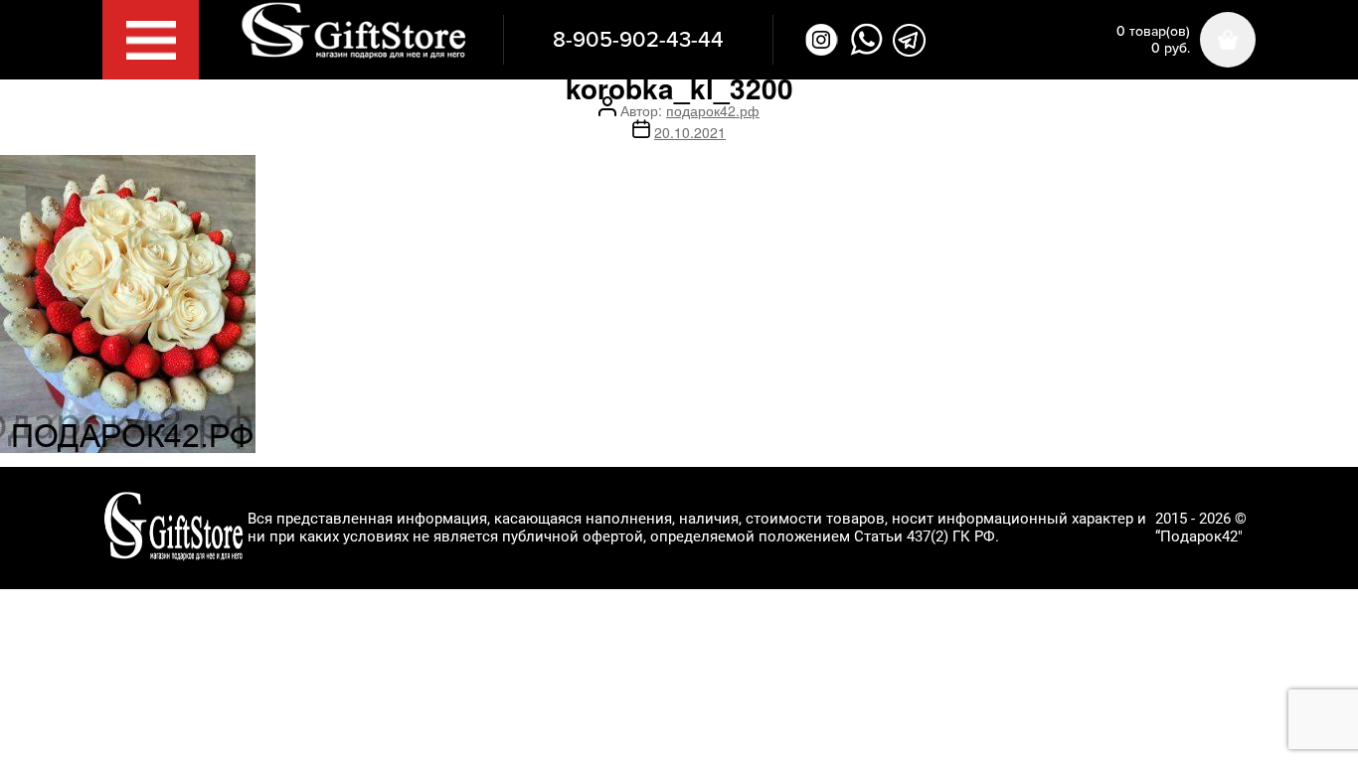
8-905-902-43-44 (638, 40)
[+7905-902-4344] (866, 40)
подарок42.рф (713, 110)
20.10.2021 (690, 132)
